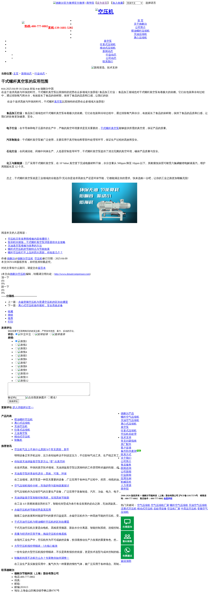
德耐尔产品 (127, 413)
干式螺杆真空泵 (110, 128)
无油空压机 (20, 426)
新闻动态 (108, 51)
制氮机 (18, 440)
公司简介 (140, 27)
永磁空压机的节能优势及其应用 (32, 509)
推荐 (10, 318)
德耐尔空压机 (25, 258)
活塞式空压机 (129, 508)
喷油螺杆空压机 (23, 419)
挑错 (10, 314)
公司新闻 (126, 471)
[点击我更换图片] (36, 397)
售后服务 (126, 464)
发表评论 (13, 401)
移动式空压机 (22, 436)
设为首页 (102, 2)
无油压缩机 (140, 34)
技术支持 (126, 437)
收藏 (10, 311)
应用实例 (126, 478)
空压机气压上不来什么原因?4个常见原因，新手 (41, 449)
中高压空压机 (189, 508)
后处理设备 (160, 508)
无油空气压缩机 (130, 420)
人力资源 (126, 485)
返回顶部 (126, 561)
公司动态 (111, 58)
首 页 (140, 20)
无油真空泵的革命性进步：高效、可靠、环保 (40, 473)
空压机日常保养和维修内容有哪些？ (29, 238)
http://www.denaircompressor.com (72, 274)
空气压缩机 (143, 505)
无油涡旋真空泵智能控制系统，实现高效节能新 (41, 497)
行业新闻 (126, 475)
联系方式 (126, 454)
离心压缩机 (140, 37)
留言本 (42, 268)
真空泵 (108, 41)
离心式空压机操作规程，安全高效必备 (40, 305)
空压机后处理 (129, 434)
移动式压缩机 (108, 47)
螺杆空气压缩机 (130, 416)
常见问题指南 (129, 440)
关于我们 (126, 458)
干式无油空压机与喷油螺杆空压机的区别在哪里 (41, 521)
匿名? (53, 397)
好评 (45, 334)
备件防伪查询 (129, 451)
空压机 (38, 258)
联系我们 (108, 61)
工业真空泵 (20, 433)
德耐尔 (11, 258)
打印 (10, 321)
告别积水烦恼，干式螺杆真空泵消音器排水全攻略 (36, 242)
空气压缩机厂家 (160, 505)
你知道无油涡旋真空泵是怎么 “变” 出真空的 (39, 461)
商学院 (90, 2)
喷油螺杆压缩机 (140, 30)
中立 (28, 334)
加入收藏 (118, 2)
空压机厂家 (173, 508)
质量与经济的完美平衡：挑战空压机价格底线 (40, 533)
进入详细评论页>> (23, 407)
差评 (62, 334)
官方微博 (79, 2)
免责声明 (168, 498)
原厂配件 (126, 444)
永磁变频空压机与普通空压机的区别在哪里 (43, 302)
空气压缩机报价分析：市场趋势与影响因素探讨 (41, 485)
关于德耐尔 (140, 23)
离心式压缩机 (22, 422)
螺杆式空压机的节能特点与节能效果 (29, 249)
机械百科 (126, 481)
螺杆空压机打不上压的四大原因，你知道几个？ (35, 252)
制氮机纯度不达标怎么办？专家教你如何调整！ (41, 558)
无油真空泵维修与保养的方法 (25, 245)
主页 (15, 73)
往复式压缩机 (108, 44)
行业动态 (111, 54)
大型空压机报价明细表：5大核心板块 (35, 545)
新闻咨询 (126, 468)
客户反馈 (126, 447)
